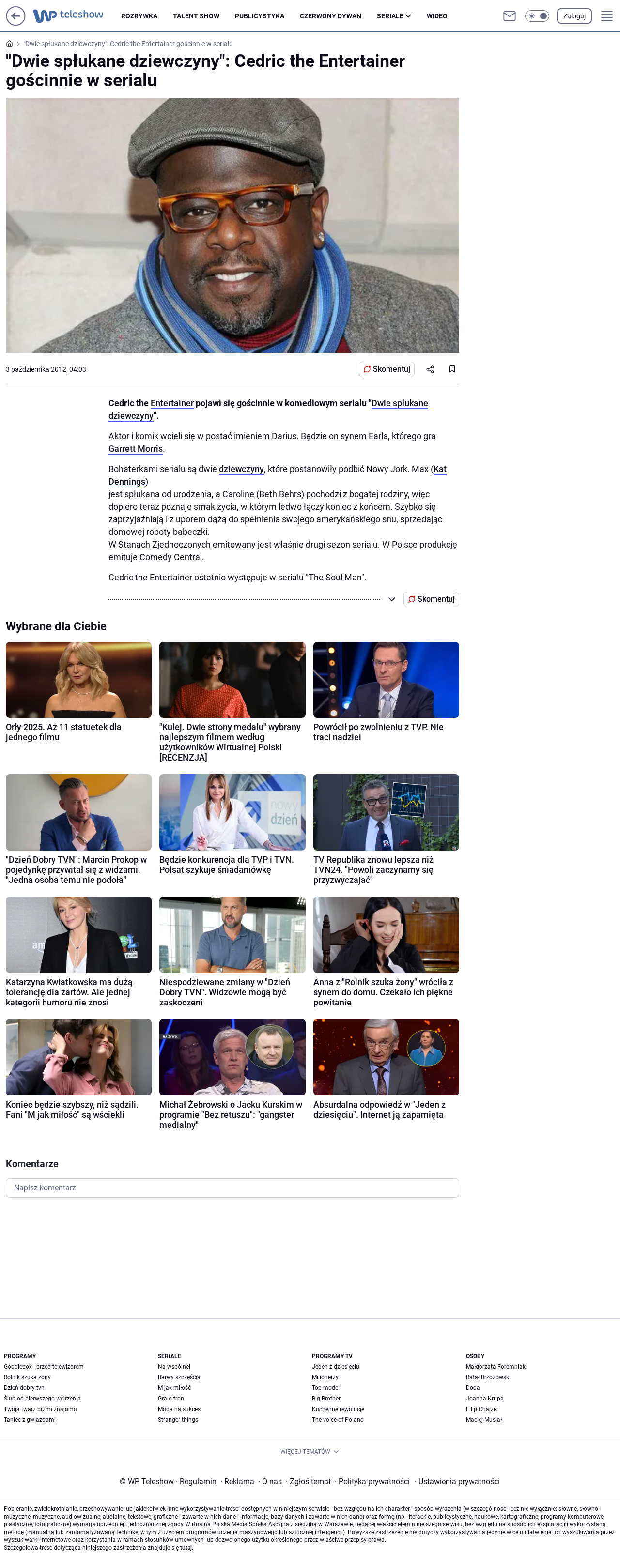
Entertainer (172, 403)
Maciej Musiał (484, 1419)
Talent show (196, 16)
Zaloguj (574, 16)
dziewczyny (241, 469)
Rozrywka (139, 16)
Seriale (390, 16)
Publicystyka (259, 16)
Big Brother (326, 1398)
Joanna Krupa (485, 1398)
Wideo (437, 16)
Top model (326, 1387)
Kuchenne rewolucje (338, 1409)
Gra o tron (171, 1398)
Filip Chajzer (482, 1409)
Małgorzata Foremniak (496, 1366)
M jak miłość (174, 1387)
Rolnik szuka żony (27, 1377)
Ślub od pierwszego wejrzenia (42, 1398)
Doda (473, 1387)
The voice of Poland (338, 1419)
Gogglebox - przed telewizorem (44, 1366)
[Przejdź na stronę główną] (16, 23)
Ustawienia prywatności (457, 1481)
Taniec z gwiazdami (30, 1419)
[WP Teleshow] (77, 16)
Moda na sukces (179, 1409)
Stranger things (178, 1419)
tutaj (186, 1547)
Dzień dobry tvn (24, 1387)
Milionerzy (325, 1377)
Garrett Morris (135, 448)
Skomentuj (391, 369)
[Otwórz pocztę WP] (509, 16)
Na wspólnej (174, 1366)
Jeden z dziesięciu (335, 1366)
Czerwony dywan (330, 16)
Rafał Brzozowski (488, 1377)
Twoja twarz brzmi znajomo (40, 1409)
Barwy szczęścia (179, 1377)
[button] (537, 16)
